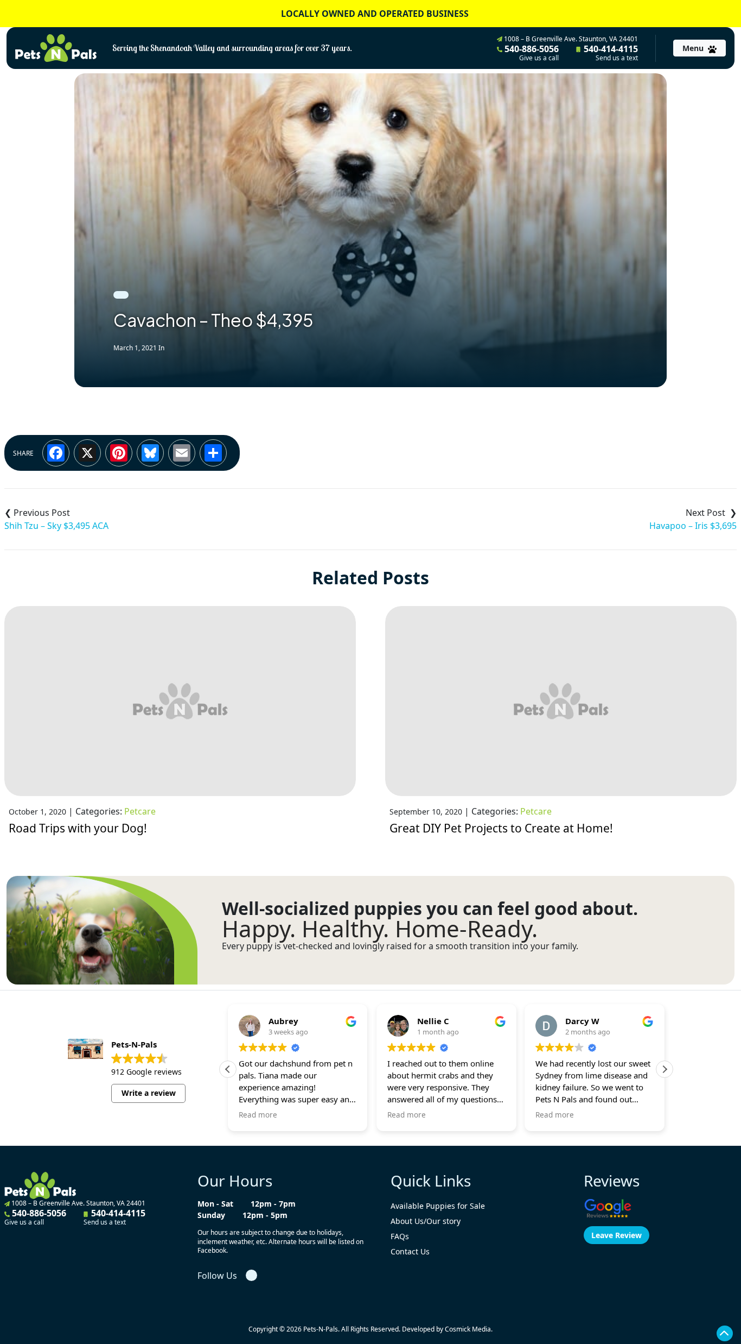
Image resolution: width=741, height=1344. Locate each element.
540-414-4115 (610, 52)
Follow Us (217, 1276)
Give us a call (539, 58)
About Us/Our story (426, 1221)
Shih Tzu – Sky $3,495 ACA (56, 526)
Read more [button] (258, 1115)
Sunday (211, 1215)
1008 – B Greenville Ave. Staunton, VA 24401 (570, 38)
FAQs (400, 1236)
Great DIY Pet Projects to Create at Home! (501, 828)
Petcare (140, 811)
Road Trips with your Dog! (78, 828)
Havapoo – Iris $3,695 (693, 526)
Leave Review (616, 1235)
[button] (664, 1069)
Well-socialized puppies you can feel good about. (430, 908)
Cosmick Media (468, 1329)
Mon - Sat (215, 1203)
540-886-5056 (530, 52)
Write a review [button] (149, 1093)
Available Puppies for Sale (438, 1206)
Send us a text (617, 58)
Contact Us (410, 1251)
